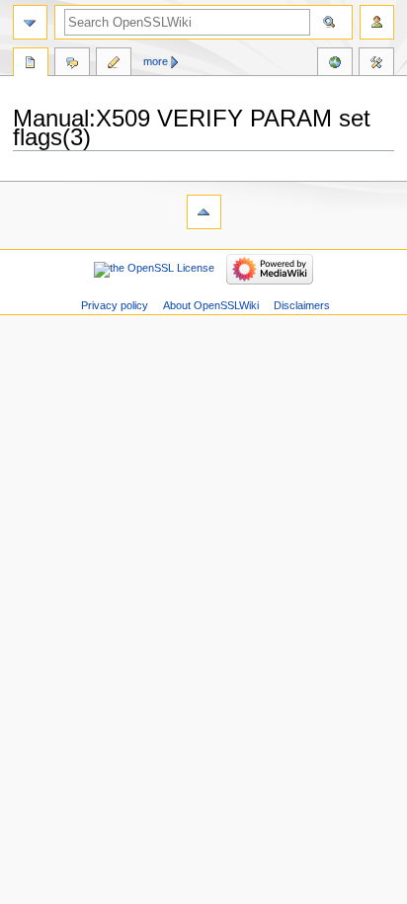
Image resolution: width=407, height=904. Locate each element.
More (155, 61)
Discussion (72, 64)
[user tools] (377, 22)
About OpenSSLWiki (211, 305)
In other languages (335, 64)
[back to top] (204, 212)
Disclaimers (302, 305)
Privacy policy (114, 305)
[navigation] (30, 22)
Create (113, 64)
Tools (376, 64)
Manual (30, 64)
